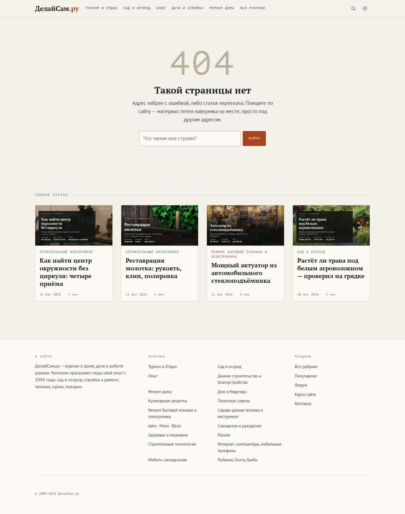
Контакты (303, 403)
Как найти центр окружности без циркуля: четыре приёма (66, 271)
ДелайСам (57, 8)
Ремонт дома (221, 8)
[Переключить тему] (365, 8)
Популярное (306, 376)
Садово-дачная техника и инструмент (240, 413)
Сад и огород (136, 8)
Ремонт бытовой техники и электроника (239, 254)
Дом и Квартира (232, 391)
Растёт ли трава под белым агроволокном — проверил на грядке (330, 268)
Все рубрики (252, 8)
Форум (301, 385)
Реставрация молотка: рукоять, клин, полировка (154, 268)
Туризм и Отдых (101, 8)
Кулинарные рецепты (167, 400)
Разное (224, 435)
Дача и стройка (187, 8)
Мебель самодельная (167, 459)
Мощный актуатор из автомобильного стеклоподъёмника (244, 272)
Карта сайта (305, 394)
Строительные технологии (172, 444)
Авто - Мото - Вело (164, 425)
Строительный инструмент (66, 252)
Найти (254, 138)
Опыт (161, 8)
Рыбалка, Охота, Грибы (238, 459)
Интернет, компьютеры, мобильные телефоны (250, 447)
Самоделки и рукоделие (239, 425)
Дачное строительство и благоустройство (239, 379)
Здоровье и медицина (168, 435)
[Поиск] (353, 8)
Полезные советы (234, 400)
